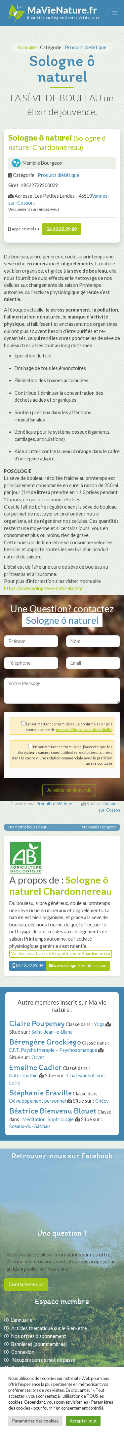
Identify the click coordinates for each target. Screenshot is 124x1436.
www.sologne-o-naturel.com (79, 965)
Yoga (99, 1024)
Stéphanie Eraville (40, 1092)
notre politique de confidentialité (84, 729)
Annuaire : (29, 47)
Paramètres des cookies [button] (35, 1420)
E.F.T (14, 1050)
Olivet (37, 1057)
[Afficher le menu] (114, 13)
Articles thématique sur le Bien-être (49, 1328)
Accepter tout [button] (83, 1420)
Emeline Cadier (35, 1067)
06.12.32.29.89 (61, 229)
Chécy (101, 1101)
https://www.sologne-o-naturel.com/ (43, 588)
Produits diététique (85, 47)
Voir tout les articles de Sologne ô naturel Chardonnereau (60, 953)
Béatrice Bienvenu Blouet (53, 1111)
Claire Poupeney (37, 1023)
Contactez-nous (26, 1284)
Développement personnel (37, 1101)
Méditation (34, 1119)
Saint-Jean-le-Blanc (51, 1032)
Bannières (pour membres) (39, 1344)
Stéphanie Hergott (98, 827)
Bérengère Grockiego (45, 1042)
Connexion (22, 1352)
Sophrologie (61, 1119)
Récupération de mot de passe (43, 1360)
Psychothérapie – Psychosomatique (59, 1050)
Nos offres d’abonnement (38, 1336)
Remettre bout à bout (27, 827)
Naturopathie (23, 1075)
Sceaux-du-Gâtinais (30, 1126)
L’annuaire (21, 1320)
